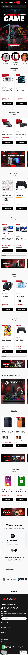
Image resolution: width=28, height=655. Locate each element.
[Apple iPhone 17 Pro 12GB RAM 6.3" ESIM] (21, 422)
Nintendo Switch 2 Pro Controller (21, 339)
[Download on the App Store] (8, 647)
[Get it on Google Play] (18, 647)
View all (14, 70)
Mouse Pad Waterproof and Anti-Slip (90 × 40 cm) (7, 194)
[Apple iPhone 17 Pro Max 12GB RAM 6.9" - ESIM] (7, 422)
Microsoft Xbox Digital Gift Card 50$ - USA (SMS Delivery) (21, 490)
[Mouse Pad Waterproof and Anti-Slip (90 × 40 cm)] (7, 185)
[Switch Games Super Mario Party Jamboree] (7, 330)
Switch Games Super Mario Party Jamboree (7, 339)
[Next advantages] (15, 550)
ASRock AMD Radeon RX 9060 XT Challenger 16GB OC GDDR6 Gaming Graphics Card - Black (21, 133)
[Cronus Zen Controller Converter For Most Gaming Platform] (7, 285)
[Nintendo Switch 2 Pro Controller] (21, 330)
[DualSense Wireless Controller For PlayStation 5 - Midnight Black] (21, 185)
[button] (25, 2)
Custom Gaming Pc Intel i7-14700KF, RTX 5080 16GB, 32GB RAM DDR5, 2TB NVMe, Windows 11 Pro (21, 295)
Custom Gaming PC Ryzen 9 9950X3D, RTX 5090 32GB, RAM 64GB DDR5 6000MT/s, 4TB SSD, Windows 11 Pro (21, 89)
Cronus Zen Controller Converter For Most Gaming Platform (7, 295)
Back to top (14, 591)
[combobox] (14, 6)
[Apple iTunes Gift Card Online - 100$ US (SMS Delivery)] (7, 480)
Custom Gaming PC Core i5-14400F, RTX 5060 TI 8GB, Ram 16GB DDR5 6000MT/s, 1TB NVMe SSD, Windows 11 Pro (7, 89)
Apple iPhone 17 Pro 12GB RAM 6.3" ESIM (21, 432)
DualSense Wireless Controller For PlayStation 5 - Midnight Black (21, 194)
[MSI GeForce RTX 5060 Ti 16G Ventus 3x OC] (7, 124)
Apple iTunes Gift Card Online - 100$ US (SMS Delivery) (7, 490)
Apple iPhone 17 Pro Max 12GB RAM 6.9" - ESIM (7, 432)
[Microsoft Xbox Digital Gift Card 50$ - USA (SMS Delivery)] (21, 480)
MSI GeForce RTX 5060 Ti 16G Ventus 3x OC (7, 133)
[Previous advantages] (12, 550)
